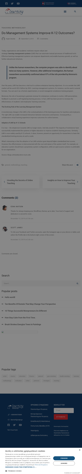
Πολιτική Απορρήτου (41, 465)
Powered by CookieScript (72, 473)
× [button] (79, 450)
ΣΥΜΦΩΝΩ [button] (64, 458)
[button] (28, 467)
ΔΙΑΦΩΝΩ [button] (64, 463)
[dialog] (41, 461)
